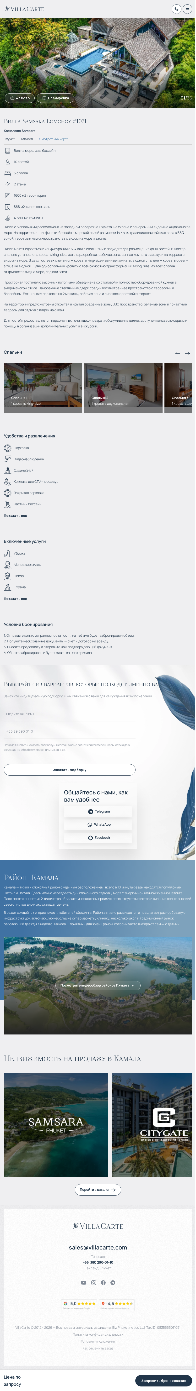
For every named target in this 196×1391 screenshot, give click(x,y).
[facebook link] (103, 1282)
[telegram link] (112, 1282)
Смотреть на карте (53, 139)
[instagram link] (93, 1282)
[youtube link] (84, 1282)
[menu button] (187, 9)
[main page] (24, 8)
